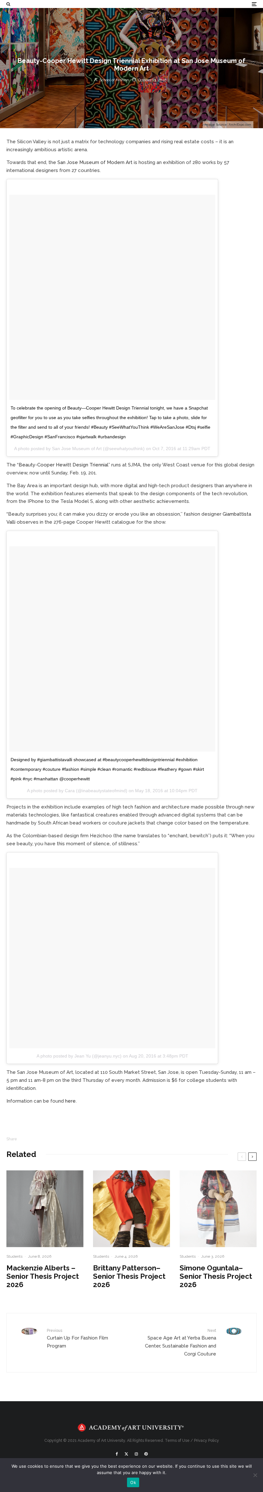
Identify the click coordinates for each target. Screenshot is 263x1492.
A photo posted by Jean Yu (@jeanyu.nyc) (79, 1055)
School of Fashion (113, 80)
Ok (133, 1482)
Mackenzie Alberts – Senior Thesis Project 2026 (42, 1276)
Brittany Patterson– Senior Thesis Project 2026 (129, 1276)
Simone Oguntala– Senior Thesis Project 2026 (216, 1276)
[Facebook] (117, 1454)
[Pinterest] (146, 1454)
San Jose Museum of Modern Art (94, 162)
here (70, 1101)
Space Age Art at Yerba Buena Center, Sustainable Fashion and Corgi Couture (180, 1342)
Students (14, 1256)
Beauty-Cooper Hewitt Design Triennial (63, 465)
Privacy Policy (206, 1440)
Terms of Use (177, 1440)
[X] (126, 1454)
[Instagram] (136, 1454)
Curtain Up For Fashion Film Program (77, 1338)
